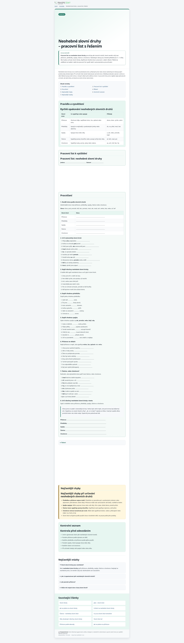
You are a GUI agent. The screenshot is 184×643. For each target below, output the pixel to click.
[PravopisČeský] (62, 4)
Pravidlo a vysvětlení (68, 86)
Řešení (96, 89)
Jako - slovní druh (99, 603)
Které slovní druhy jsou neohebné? (72, 565)
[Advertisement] (92, 27)
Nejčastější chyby (67, 92)
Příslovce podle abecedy (67, 624)
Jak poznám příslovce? (68, 582)
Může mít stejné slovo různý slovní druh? (74, 587)
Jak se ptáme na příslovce (101, 624)
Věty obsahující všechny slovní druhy (71, 619)
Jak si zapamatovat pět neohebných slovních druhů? (78, 576)
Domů (56, 6)
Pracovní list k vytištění (101, 86)
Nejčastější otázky (67, 95)
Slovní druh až (98, 619)
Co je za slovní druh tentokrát (103, 613)
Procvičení (65, 89)
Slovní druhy (63, 603)
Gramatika (61, 6)
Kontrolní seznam (99, 92)
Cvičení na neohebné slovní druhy (104, 608)
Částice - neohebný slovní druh (69, 613)
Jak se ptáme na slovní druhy (68, 608)
